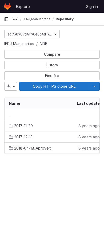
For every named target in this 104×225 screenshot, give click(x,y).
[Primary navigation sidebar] (6, 19)
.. (9, 114)
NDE (43, 43)
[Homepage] (7, 6)
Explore (23, 6)
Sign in (92, 6)
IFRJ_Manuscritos (19, 43)
